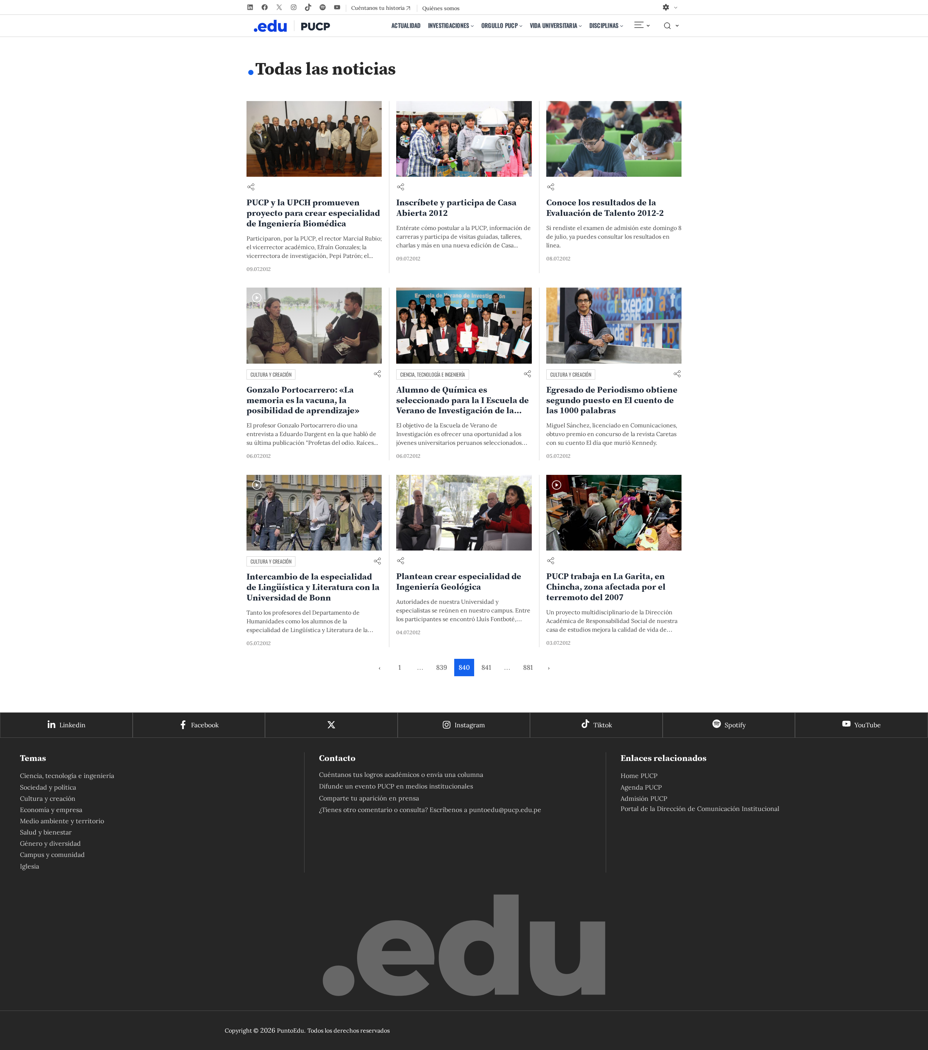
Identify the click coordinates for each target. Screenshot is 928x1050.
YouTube (867, 725)
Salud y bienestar (46, 832)
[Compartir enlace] (250, 187)
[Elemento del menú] (641, 26)
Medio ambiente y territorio (62, 821)
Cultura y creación (270, 374)
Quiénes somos (441, 8)
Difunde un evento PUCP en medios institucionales (396, 786)
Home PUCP (639, 775)
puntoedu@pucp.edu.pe (505, 810)
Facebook (205, 725)
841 (486, 667)
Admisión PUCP (644, 798)
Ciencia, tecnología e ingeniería (432, 374)
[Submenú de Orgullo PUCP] (521, 26)
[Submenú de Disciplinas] (622, 26)
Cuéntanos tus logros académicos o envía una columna (401, 774)
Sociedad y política (48, 787)
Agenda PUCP (641, 787)
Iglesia (29, 866)
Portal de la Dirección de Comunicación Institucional (700, 808)
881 (528, 667)
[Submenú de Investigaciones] (472, 26)
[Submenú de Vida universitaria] (580, 26)
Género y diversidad (50, 843)
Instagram (470, 725)
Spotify (735, 725)
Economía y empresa (51, 810)
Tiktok (602, 725)
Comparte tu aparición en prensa (369, 798)
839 (441, 667)
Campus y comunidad (52, 854)
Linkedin (72, 725)
